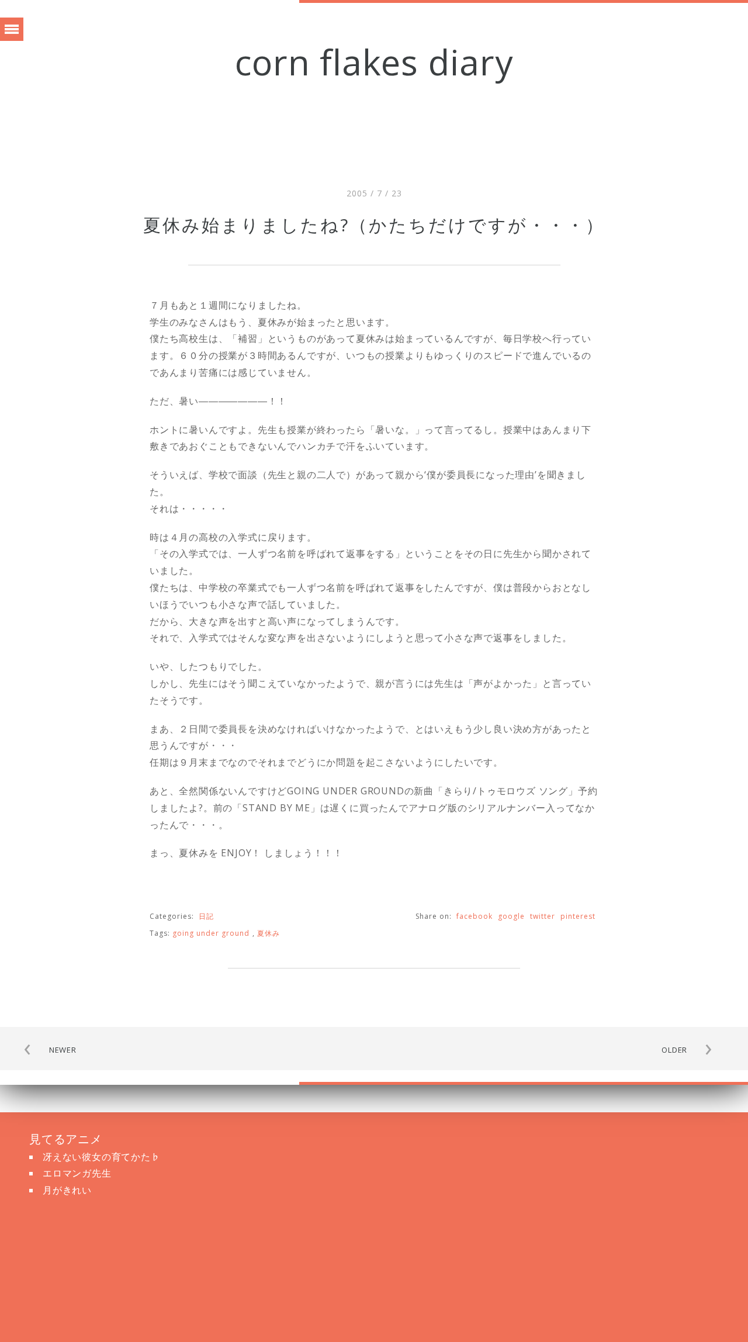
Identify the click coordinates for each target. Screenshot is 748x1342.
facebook (474, 916)
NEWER (63, 1049)
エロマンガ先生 (77, 1173)
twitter (542, 916)
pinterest (577, 916)
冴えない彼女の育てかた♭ (102, 1156)
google (511, 916)
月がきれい (67, 1190)
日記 (206, 916)
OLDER (674, 1049)
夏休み (268, 933)
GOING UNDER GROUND (211, 933)
